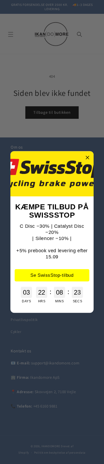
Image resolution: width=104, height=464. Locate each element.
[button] (87, 157)
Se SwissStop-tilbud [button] (51, 275)
